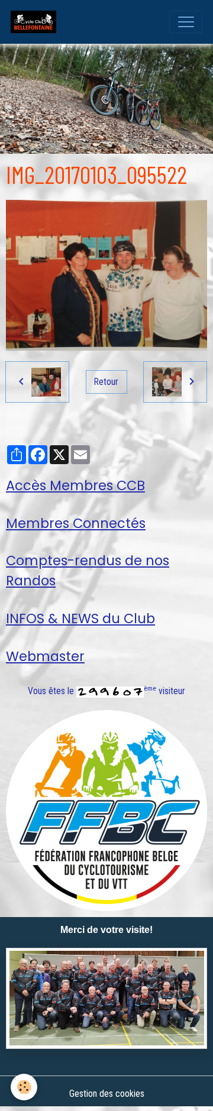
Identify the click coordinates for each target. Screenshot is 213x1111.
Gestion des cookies (106, 1093)
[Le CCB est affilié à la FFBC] (106, 809)
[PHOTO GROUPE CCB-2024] (106, 998)
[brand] (36, 22)
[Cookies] (24, 1087)
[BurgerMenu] (185, 22)
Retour (106, 381)
